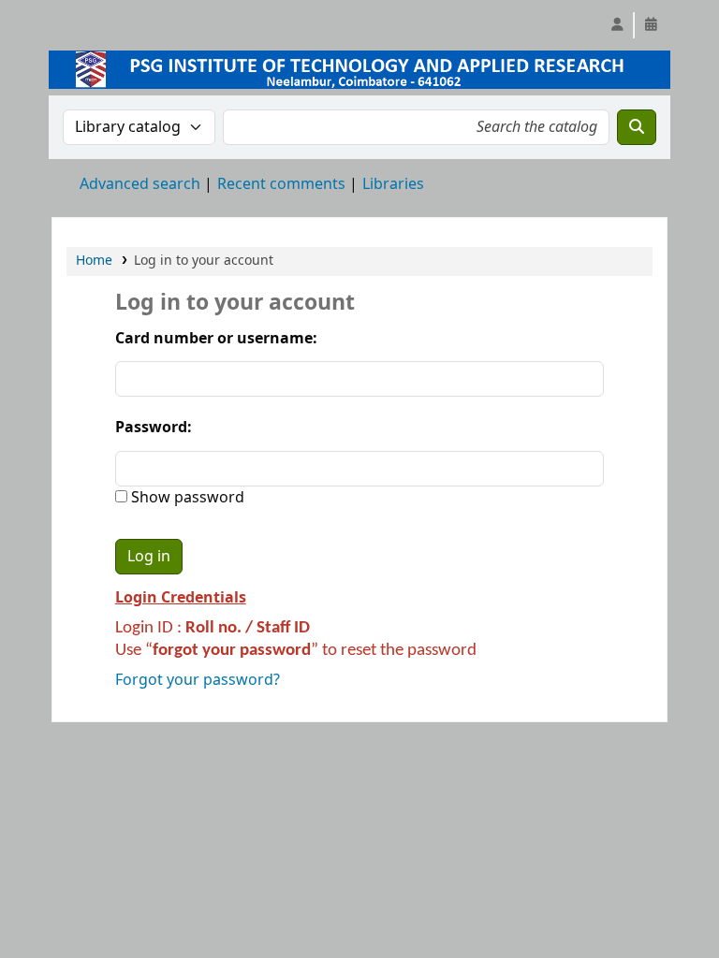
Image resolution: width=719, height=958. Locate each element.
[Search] (636, 127)
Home (94, 260)
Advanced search (140, 184)
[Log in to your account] (617, 25)
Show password (185, 497)
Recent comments (281, 184)
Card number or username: (216, 338)
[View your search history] (651, 25)
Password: (153, 427)
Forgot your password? (197, 680)
